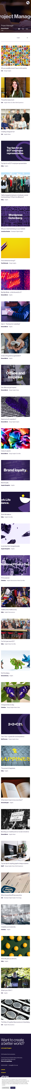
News (9, 102)
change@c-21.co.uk (13, 1065)
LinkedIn (3, 1069)
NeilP (2, 866)
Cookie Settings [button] (6, 1087)
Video (18, 707)
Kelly (2, 166)
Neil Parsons (4, 739)
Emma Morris (4, 295)
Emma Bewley (5, 675)
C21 (2, 71)
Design (5, 71)
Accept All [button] (12, 1087)
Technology (19, 898)
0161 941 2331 (4, 1065)
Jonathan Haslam (5, 231)
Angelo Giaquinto (5, 485)
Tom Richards (4, 263)
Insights (9, 71)
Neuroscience (14, 580)
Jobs (2, 30)
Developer (13, 231)
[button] (19, 29)
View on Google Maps (6, 1061)
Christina (3, 580)
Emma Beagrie (5, 28)
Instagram (3, 1072)
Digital (17, 231)
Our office (13, 102)
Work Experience (20, 102)
